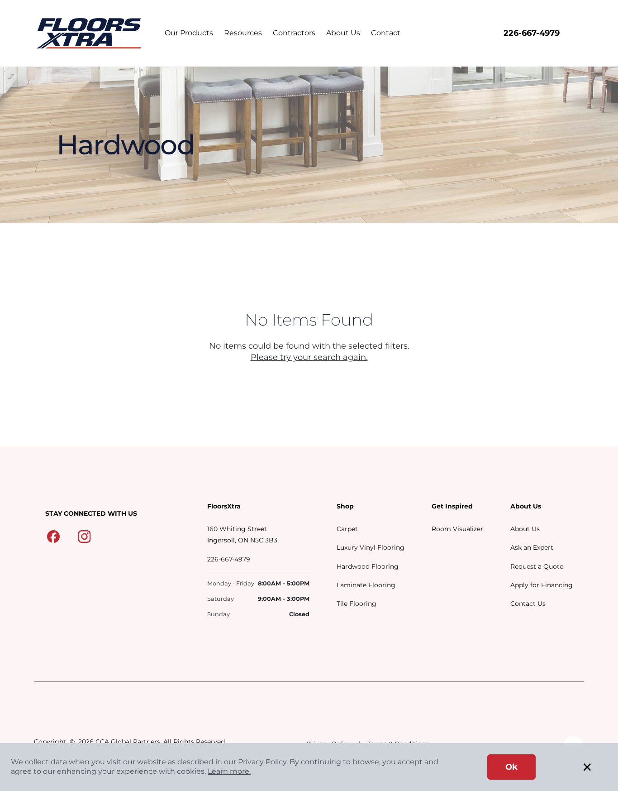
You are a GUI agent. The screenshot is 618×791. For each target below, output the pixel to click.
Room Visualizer (457, 529)
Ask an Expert (531, 547)
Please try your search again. (309, 357)
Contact (385, 33)
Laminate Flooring (366, 585)
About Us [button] (343, 33)
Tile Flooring (356, 603)
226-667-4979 (532, 33)
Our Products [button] (189, 33)
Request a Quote (536, 566)
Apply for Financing (541, 585)
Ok (511, 767)
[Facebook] (53, 536)
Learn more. (229, 771)
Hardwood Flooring (368, 566)
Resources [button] (243, 33)
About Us (525, 529)
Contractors (294, 33)
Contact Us (528, 603)
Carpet (347, 529)
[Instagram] (84, 536)
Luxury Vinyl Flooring (370, 547)
